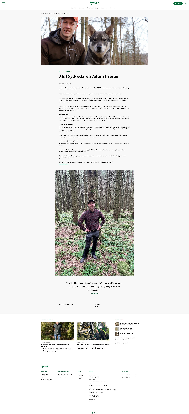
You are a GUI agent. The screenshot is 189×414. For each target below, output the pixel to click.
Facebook (80, 374)
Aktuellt (74, 8)
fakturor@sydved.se (93, 391)
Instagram (80, 375)
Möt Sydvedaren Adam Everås (63, 13)
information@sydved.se (94, 377)
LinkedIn (80, 378)
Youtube (80, 377)
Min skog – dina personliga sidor (65, 374)
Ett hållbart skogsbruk (62, 377)
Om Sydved (104, 8)
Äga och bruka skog (92, 8)
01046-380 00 (92, 375)
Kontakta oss (113, 8)
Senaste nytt (52, 13)
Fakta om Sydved (45, 374)
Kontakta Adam (63, 164)
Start (42, 13)
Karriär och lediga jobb (46, 379)
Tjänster (81, 8)
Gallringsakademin (62, 376)
